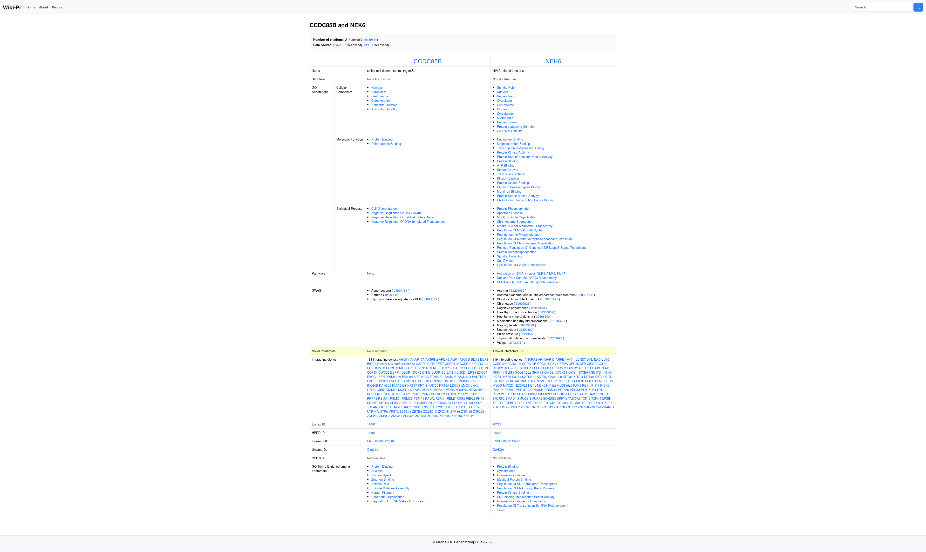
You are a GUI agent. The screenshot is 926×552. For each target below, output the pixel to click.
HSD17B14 (596, 372)
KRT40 (589, 376)
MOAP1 (427, 389)
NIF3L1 (483, 389)
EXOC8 (372, 376)
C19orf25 (383, 363)
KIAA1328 (555, 376)
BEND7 (580, 359)
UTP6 (384, 411)
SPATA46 (440, 402)
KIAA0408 (399, 385)
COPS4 (372, 372)
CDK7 (552, 363)
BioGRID (339, 44)
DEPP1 (395, 372)
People (57, 7)
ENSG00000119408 (506, 441)
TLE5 (520, 402)
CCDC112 (452, 363)
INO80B (372, 385)
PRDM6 (563, 389)
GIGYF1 (498, 372)
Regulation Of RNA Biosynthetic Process (525, 488)
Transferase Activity (511, 174)
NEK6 (553, 60)
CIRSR (592, 363)
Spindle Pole (506, 87)
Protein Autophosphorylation (516, 251)
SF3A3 (395, 402)
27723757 (516, 342)
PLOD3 (451, 394)
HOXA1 (571, 372)
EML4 (547, 368)
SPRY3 (562, 398)
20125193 (538, 307)
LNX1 (474, 385)
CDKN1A (421, 368)
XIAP (608, 402)
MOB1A (439, 389)
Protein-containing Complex (516, 126)
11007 (371, 424)
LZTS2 (371, 389)
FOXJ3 (595, 368)
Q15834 (372, 449)
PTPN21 (498, 394)
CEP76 (574, 363)
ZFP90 (525, 407)
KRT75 (599, 376)
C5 (522, 351)
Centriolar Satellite (510, 130)
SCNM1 (372, 402)
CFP (583, 363)
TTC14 (450, 407)
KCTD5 (542, 376)
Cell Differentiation (384, 208)
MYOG (497, 385)
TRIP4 (585, 402)
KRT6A (444, 385)
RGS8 (460, 398)
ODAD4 (393, 394)
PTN (600, 389)
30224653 (527, 333)
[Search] (918, 7)
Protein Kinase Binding (513, 182)
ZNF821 (469, 415)
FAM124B (409, 376)
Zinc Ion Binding (382, 479)
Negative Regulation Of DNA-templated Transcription (408, 221)
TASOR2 (474, 402)
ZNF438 (559, 407)
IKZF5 (475, 381)
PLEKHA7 (508, 389)
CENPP (434, 368)
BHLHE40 (593, 359)
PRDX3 (575, 389)
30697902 (586, 294)
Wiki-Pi (12, 7)
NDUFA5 (462, 389)
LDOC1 (455, 385)
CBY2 (605, 359)
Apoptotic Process (510, 212)
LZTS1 (558, 381)
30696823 (522, 303)
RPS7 (572, 394)
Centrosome (379, 96)
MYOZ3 (508, 385)
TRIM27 (562, 402)
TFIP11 (498, 402)
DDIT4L (509, 368)
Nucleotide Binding (510, 139)
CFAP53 (457, 368)
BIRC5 (371, 363)
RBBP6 (532, 394)
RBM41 (441, 398)
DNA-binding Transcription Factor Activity (526, 496)
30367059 (546, 312)
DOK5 (417, 372)
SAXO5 (594, 394)
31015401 (558, 320)
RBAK (521, 394)
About (43, 7)
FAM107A (394, 376)
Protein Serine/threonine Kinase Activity (525, 156)
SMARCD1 (424, 402)
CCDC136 (514, 363)
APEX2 (444, 359)
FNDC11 (395, 381)
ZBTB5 (417, 411)
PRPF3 (372, 398)
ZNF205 (478, 411)
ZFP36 (455, 411)
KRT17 (412, 385)
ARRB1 (561, 359)
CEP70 (445, 368)
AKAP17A (417, 359)
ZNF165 (466, 411)
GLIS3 (509, 372)
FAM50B (450, 376)
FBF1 (371, 381)
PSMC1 (395, 398)
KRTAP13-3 (535, 381)
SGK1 (604, 394)
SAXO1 (582, 394)
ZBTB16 (405, 411)
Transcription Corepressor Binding (520, 148)
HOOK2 (559, 372)
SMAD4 (510, 398)
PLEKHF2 (438, 394)
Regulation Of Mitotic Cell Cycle (519, 230)
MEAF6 (415, 389)
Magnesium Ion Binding (513, 143)
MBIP (381, 389)
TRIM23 (550, 402)
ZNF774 (595, 407)
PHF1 (595, 385)
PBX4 (586, 385)
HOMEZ (547, 372)
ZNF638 (444, 415)
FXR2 (406, 381)
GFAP (605, 368)
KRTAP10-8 (501, 381)
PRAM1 (538, 389)
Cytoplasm (378, 91)
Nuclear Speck (507, 122)
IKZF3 (506, 376)
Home (31, 7)
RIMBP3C (545, 394)
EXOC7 (482, 372)
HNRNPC (463, 381)
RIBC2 (470, 398)
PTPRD (510, 394)
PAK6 (577, 385)
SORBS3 (549, 398)
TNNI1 (416, 407)
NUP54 (382, 394)
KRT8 (609, 376)
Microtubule (505, 117)
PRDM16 (551, 389)
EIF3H (451, 372)
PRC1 (474, 394)
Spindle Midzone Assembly (390, 488)
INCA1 (516, 376)
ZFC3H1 (443, 411)
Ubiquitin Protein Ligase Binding (519, 187)
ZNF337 (384, 415)
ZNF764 (457, 415)
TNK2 (529, 402)
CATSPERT (435, 363)
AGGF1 (404, 359)
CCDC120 (481, 363)
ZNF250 (372, 415)
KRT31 (567, 376)
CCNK (399, 368)
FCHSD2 (382, 381)
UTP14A (373, 411)
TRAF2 (539, 402)
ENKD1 (461, 372)
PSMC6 (407, 398)
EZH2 (382, 376)
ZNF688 (583, 407)
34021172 (430, 299)
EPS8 (472, 372)
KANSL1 (385, 385)
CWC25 (384, 372)
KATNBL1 (529, 376)
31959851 (392, 294)
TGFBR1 (510, 402)
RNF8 (480, 398)
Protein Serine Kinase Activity (518, 195)
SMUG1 (522, 398)
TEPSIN (605, 398)
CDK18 (409, 368)
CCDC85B (428, 60)
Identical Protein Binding (514, 479)
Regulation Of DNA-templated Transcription (527, 483)
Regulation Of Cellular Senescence (521, 265)
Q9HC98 (498, 449)
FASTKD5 (479, 376)
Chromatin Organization (387, 496)
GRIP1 (536, 372)
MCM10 (391, 389)
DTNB (426, 372)
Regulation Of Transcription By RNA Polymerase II (532, 505)
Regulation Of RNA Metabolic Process (398, 501)
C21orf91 (397, 363)
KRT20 (433, 385)
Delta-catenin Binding (386, 143)
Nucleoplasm (506, 96)
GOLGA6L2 (523, 372)
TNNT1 (427, 407)
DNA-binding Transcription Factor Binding (525, 200)
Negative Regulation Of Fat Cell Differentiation (403, 217)
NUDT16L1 (564, 385)
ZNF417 (396, 415)
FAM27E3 (436, 376)
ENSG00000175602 (381, 441)
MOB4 (450, 389)
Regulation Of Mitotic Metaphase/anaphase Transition (534, 238)
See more (499, 510)
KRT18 (423, 385)
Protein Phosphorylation (513, 208)
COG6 (602, 363)
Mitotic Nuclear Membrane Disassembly (525, 225)
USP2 (475, 407)
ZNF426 (408, 415)
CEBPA (562, 363)
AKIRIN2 (432, 359)
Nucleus (377, 87)
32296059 (517, 290)
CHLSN (482, 368)
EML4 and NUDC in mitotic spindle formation (528, 282)
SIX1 (404, 402)
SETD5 (384, 402)
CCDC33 (388, 368)
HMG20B (450, 381)
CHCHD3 (470, 368)
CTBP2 (498, 368)
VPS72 (394, 411)
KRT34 (578, 376)
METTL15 (606, 381)
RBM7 (451, 398)
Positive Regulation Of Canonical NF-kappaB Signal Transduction (542, 247)
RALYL (430, 398)
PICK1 (604, 385)
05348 (497, 432)
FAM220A (574, 368)
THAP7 (406, 407)
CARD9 (421, 363)
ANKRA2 (530, 359)
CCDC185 (374, 368)
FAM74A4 (464, 376)
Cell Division (505, 260)
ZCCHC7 (514, 407)
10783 (497, 424)
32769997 (555, 338)
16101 (371, 432)
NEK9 (541, 385)
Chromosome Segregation (515, 221)
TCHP (385, 407)
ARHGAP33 (546, 359)
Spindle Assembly (509, 256)
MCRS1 (403, 389)
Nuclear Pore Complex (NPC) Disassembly (527, 277)
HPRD (368, 44)
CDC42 (542, 363)
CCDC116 (466, 363)
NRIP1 (371, 394)
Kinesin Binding (508, 178)
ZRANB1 (608, 407)
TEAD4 (395, 407)
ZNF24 (536, 407)
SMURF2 (535, 398)
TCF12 (585, 398)
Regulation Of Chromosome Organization (525, 243)
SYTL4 (462, 402)
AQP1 (454, 359)
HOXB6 (583, 372)
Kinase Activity (507, 169)
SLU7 (412, 402)
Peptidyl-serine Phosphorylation (519, 234)
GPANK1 (436, 381)
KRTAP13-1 (518, 381)
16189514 (370, 39)
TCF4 (595, 398)
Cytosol (502, 109)
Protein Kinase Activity (513, 152)
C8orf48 (409, 363)
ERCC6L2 (559, 368)
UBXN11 (597, 402)
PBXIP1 (405, 394)
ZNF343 (547, 407)
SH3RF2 (498, 398)
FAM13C (423, 376)
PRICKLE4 (588, 389)
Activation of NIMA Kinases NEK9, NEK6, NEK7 (531, 273)
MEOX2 (592, 381)
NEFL (532, 385)
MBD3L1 (580, 381)
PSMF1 (419, 398)
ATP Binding (505, 165)
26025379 (527, 325)
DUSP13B (438, 372)
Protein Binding (382, 139)
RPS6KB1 (560, 394)
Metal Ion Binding (509, 191)
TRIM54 (574, 402)
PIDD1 (416, 394)
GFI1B (424, 381)
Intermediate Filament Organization (521, 501)
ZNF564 (420, 415)
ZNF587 (432, 415)
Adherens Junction (384, 104)
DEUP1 (407, 372)
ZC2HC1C (430, 411)
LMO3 (465, 385)
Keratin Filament (382, 492)
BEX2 (475, 359)
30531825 (551, 299)
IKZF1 (497, 376)
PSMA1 (383, 398)
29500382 (525, 329)
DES (518, 368)
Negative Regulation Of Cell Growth (396, 212)
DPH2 (527, 368)
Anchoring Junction (384, 109)
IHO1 (609, 372)
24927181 (400, 290)
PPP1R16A (524, 389)
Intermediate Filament (512, 475)
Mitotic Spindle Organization (516, 217)
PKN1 (426, 394)
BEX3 (484, 359)
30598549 (543, 316)
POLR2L (463, 394)
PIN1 (496, 389)
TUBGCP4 (463, 407)
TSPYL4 (438, 407)
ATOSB (465, 359)
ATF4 (570, 359)
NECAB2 (521, 385)
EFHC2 (537, 368)
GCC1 (415, 381)
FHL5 (585, 368)
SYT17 (452, 402)
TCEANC (373, 407)
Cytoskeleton (380, 100)
